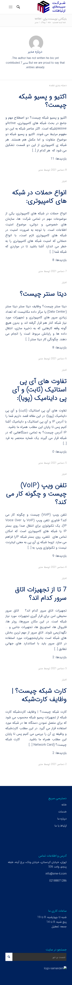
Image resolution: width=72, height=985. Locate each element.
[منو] (11, 7)
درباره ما (62, 818)
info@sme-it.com (56, 874)
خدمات (62, 811)
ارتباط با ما (61, 825)
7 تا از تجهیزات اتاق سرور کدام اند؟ (41, 594)
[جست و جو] (18, 7)
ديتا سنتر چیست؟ (43, 294)
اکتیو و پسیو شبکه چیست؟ (43, 101)
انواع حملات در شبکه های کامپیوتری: (39, 197)
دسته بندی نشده (58, 85)
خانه (64, 804)
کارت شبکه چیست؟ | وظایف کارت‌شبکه (39, 695)
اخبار (64, 181)
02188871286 (58, 881)
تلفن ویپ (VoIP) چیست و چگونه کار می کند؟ (36, 493)
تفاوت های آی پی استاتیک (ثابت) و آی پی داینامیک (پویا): (39, 389)
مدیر (40, 170)
